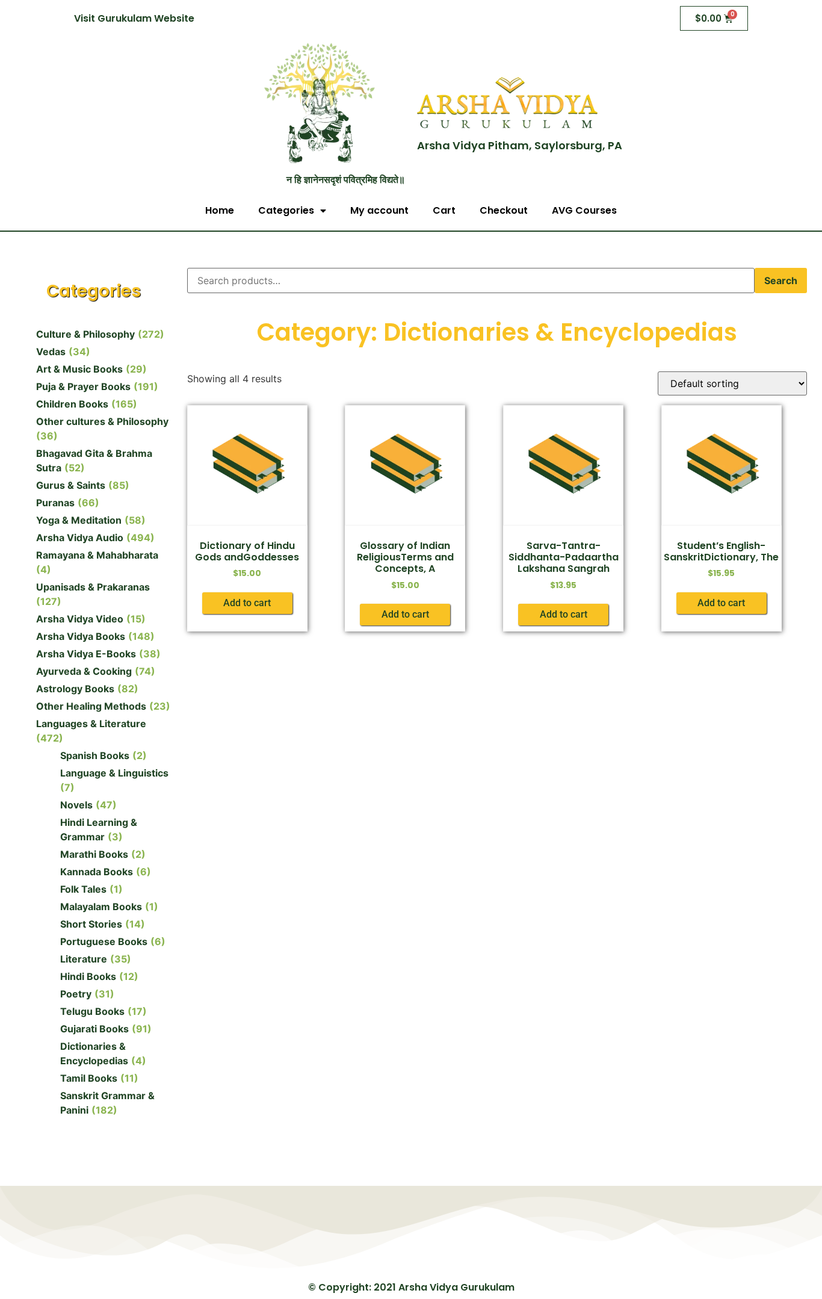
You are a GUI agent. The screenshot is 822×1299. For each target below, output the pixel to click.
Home (219, 210)
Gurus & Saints (70, 485)
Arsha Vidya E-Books (86, 654)
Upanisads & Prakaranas (93, 587)
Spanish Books (94, 755)
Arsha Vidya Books (80, 636)
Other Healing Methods (91, 706)
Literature (83, 959)
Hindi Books (88, 976)
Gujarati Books (94, 1029)
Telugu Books (92, 1011)
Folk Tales (83, 889)
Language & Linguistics (114, 773)
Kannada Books (96, 872)
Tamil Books (88, 1078)
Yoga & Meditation (79, 520)
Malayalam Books (101, 907)
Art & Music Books (79, 369)
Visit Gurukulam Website (134, 18)
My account (379, 210)
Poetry (75, 994)
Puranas (55, 503)
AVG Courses (584, 210)
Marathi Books (94, 854)
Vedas (51, 352)
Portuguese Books (103, 941)
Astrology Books (75, 689)
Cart (444, 210)
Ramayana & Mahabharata (97, 555)
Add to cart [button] (247, 603)
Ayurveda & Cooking (84, 671)
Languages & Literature (91, 724)
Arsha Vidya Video (79, 619)
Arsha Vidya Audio (79, 538)
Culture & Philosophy (85, 334)
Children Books (72, 404)
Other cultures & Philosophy (102, 421)
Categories (286, 210)
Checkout (504, 210)
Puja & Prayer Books (83, 386)
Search (780, 280)
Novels (76, 805)
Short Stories (91, 924)
